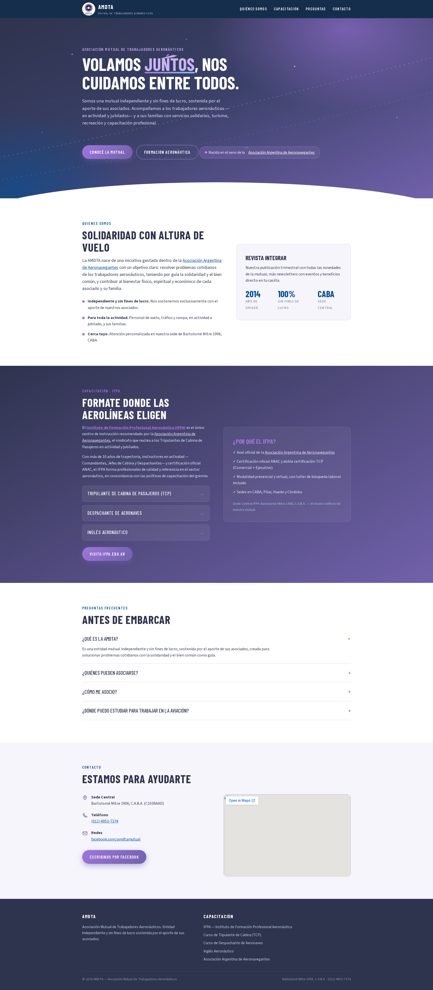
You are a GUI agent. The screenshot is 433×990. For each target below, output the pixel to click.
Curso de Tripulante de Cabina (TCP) (232, 935)
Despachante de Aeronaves (145, 513)
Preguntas (316, 8)
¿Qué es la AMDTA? (100, 638)
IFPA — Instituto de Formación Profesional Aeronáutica (247, 927)
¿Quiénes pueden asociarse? (110, 673)
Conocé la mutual (107, 151)
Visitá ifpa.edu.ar (107, 553)
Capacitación (286, 8)
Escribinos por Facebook (114, 856)
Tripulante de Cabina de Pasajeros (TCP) (145, 493)
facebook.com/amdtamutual (116, 839)
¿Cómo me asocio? (99, 692)
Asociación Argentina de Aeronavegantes (281, 152)
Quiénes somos (253, 8)
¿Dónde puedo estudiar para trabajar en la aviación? (135, 710)
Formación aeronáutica (167, 151)
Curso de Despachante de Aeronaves (233, 943)
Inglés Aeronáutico (145, 532)
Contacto (342, 8)
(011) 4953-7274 (104, 821)
